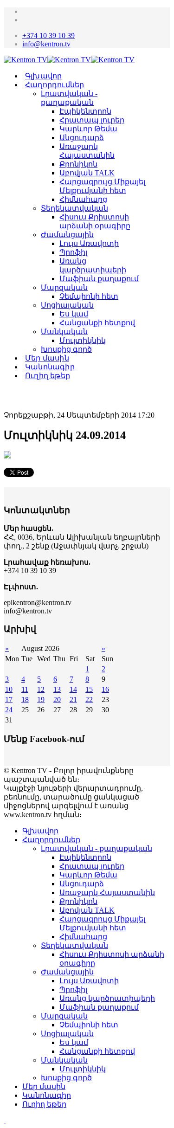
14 (73, 689)
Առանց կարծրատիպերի (107, 998)
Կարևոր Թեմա (88, 129)
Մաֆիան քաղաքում (99, 279)
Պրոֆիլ (73, 252)
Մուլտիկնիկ (82, 340)
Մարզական (64, 287)
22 (89, 699)
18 (25, 699)
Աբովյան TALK (87, 173)
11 (24, 689)
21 (73, 699)
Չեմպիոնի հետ (88, 296)
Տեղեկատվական (74, 208)
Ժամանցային (67, 234)
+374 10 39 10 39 (48, 35)
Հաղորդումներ (54, 85)
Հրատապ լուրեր (91, 120)
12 (41, 689)
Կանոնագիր (50, 367)
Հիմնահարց (83, 199)
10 (9, 689)
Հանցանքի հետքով (97, 323)
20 (57, 699)
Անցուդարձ (81, 138)
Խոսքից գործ (66, 349)
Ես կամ (73, 314)
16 (105, 689)
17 (9, 699)
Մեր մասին (47, 358)
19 (41, 699)
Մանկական (64, 331)
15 (89, 689)
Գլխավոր (43, 76)
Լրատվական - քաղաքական (96, 848)
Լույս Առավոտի (89, 243)
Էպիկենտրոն (85, 111)
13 (57, 689)
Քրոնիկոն (78, 164)
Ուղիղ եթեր (47, 376)
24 (9, 710)
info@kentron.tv (46, 44)
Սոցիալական (67, 305)
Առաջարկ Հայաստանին (107, 892)
